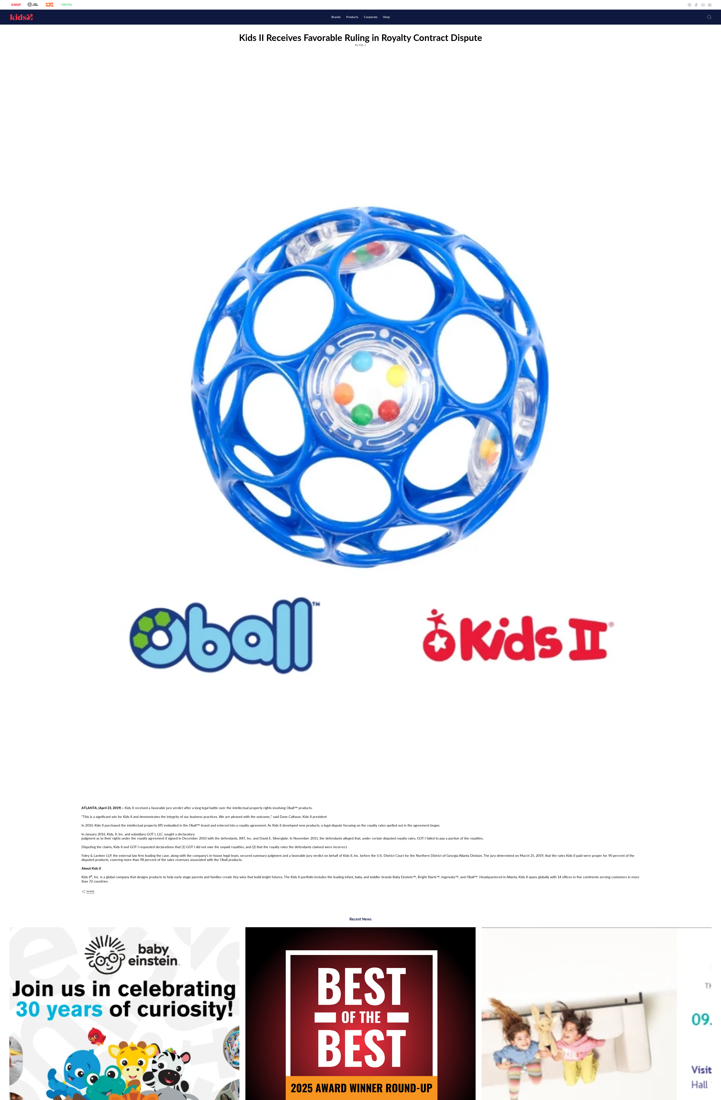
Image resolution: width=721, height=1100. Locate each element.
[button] (336, 17)
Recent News (360, 919)
